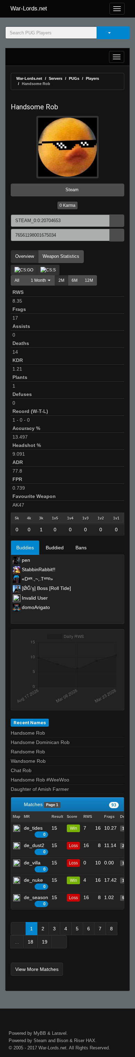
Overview (24, 256)
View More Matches (36, 969)
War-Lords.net (28, 8)
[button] (39, 280)
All (17, 280)
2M (61, 280)
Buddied (55, 547)
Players (92, 78)
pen (25, 560)
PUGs (74, 78)
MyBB (40, 1033)
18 (30, 942)
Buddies (25, 547)
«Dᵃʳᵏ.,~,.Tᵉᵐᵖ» (36, 579)
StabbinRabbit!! (37, 569)
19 (44, 942)
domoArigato (35, 607)
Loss (73, 845)
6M (75, 280)
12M (89, 280)
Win (73, 828)
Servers (55, 78)
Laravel (59, 1033)
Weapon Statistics (61, 256)
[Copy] (116, 220)
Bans (81, 547)
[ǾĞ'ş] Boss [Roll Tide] (45, 588)
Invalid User (34, 598)
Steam (71, 189)
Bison (62, 1040)
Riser (79, 1040)
